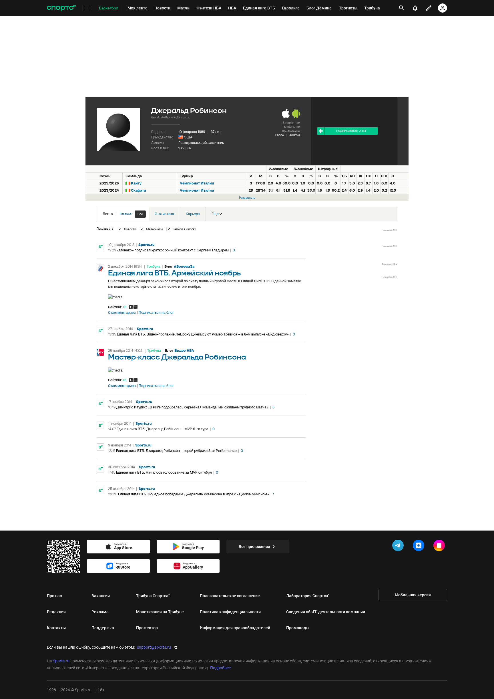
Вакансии (100, 595)
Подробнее (220, 668)
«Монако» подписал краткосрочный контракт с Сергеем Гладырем (173, 250)
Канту (136, 183)
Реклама (100, 611)
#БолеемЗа (184, 266)
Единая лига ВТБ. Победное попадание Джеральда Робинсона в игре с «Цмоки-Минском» (193, 494)
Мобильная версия (413, 595)
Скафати (138, 190)
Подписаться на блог (156, 312)
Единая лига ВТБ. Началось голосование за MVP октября (164, 472)
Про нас (54, 595)
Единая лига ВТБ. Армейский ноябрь (174, 273)
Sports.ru (146, 244)
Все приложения (254, 546)
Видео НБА (184, 350)
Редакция (56, 611)
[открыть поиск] (401, 8)
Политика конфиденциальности (230, 611)
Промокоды (297, 627)
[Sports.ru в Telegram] (399, 546)
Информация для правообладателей (235, 627)
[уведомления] (415, 8)
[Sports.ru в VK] (420, 546)
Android (294, 135)
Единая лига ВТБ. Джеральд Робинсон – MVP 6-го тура (162, 428)
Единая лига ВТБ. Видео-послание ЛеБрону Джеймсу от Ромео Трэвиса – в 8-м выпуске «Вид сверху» (203, 334)
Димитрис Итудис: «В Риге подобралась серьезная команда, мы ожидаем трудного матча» (192, 407)
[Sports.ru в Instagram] (440, 546)
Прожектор (147, 627)
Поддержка (102, 627)
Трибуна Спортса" (153, 595)
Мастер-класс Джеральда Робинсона (177, 357)
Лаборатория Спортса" (308, 595)
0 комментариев (122, 312)
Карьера (193, 213)
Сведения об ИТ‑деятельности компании (325, 611)
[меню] (87, 8)
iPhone (279, 135)
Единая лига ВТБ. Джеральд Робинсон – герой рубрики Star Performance (176, 450)
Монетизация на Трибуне (160, 611)
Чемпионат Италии (197, 183)
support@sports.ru (154, 647)
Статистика (164, 213)
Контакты (56, 627)
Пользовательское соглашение (230, 595)
